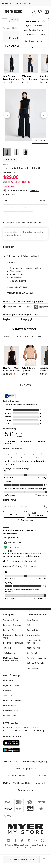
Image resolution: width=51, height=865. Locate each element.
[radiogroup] (25, 211)
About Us (7, 695)
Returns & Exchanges (13, 643)
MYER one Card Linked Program (11, 659)
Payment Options (12, 625)
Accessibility (33, 668)
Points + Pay (9, 630)
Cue (5, 164)
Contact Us (32, 630)
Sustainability (10, 705)
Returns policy (10, 761)
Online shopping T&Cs (25, 768)
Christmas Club (11, 710)
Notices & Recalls (35, 663)
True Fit (7, 648)
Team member (25, 790)
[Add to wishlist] (44, 859)
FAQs (29, 625)
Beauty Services (35, 648)
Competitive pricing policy (34, 761)
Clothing (15, 28)
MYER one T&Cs (38, 775)
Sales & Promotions (36, 658)
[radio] (10, 207)
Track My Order (11, 620)
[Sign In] (33, 11)
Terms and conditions (15, 775)
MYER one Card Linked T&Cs (16, 783)
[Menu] (4, 20)
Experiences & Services (34, 641)
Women (6, 28)
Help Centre (33, 620)
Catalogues (9, 653)
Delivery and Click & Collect (13, 636)
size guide (44, 200)
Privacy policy (41, 783)
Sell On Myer (9, 715)
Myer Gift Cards (11, 685)
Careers (7, 690)
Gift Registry (33, 653)
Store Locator (33, 635)
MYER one (8, 680)
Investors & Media (12, 700)
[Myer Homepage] (13, 12)
